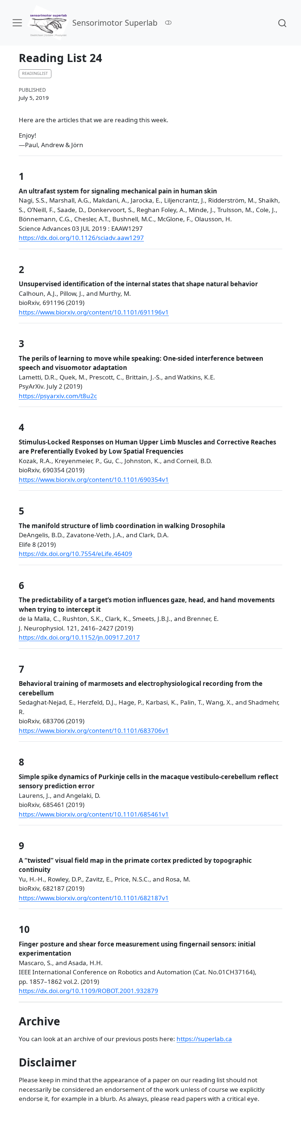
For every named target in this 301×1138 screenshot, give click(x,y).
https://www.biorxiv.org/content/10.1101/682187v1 (94, 898)
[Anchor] (31, 176)
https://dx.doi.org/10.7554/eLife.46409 (75, 553)
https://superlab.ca (204, 1039)
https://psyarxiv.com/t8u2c (58, 396)
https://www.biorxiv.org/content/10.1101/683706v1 (94, 730)
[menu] (17, 23)
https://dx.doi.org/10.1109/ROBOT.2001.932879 (88, 990)
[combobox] (282, 22)
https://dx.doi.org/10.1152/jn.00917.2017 (79, 637)
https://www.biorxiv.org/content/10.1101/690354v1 (94, 479)
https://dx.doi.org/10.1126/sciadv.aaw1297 (81, 237)
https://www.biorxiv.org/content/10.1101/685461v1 (94, 814)
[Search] (282, 22)
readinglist (35, 73)
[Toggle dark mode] (168, 22)
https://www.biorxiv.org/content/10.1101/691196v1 (94, 312)
